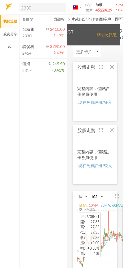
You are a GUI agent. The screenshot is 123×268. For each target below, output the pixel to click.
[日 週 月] (83, 196)
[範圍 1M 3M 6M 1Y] (97, 196)
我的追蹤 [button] (10, 21)
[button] (41, 7)
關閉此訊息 (107, 34)
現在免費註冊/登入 (95, 102)
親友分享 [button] (10, 34)
